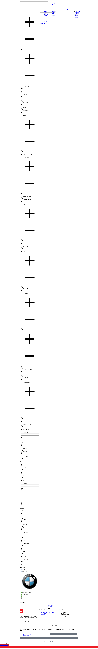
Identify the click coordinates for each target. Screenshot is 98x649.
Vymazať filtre (23, 602)
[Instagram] (43, 619)
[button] (65, 2)
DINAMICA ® (44, 21)
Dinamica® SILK (42, 23)
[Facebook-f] (40, 619)
